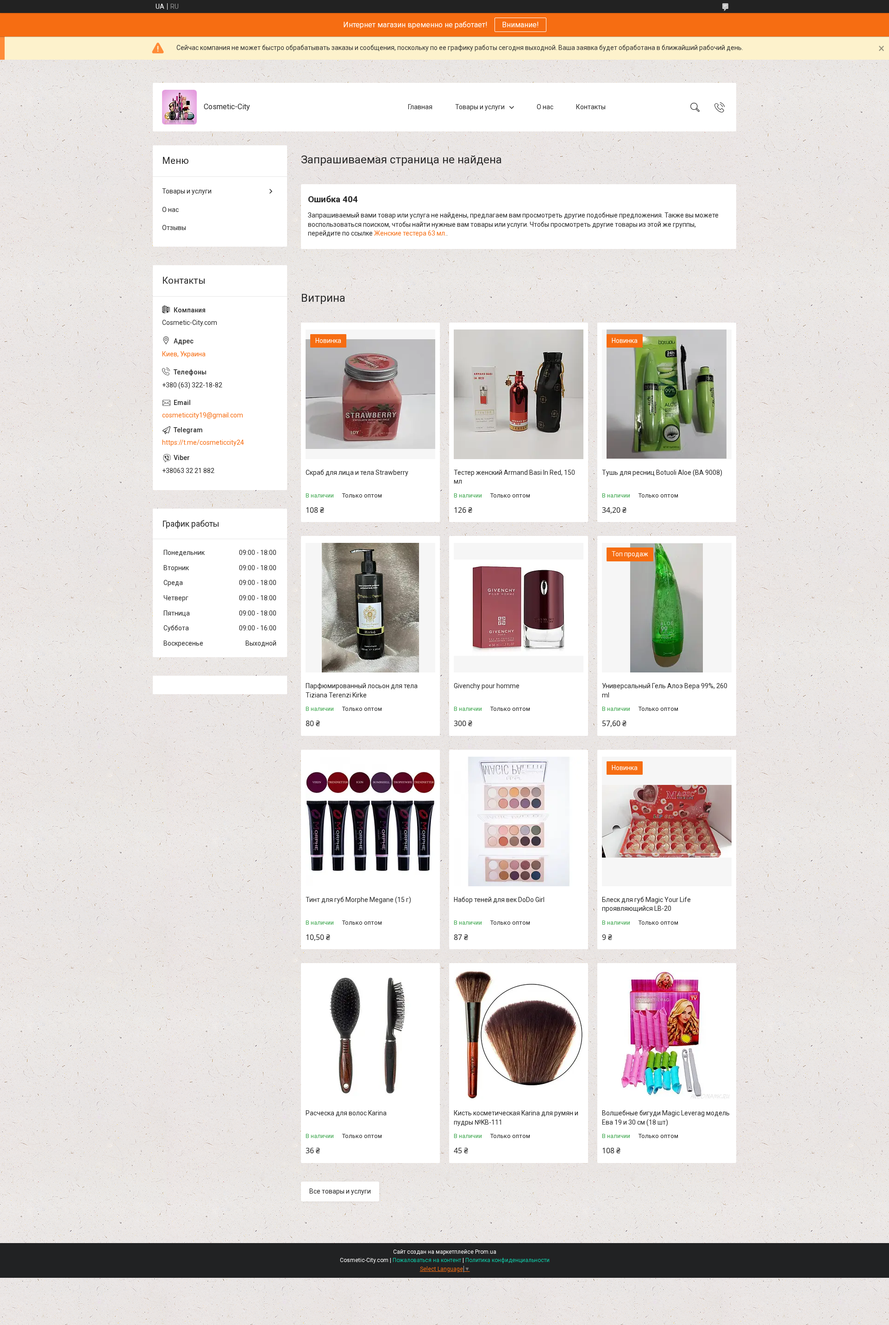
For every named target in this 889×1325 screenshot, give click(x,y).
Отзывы (174, 227)
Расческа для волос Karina (346, 1113)
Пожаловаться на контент (427, 1260)
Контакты (591, 107)
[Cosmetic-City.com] (179, 107)
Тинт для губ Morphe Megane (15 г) (358, 899)
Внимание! (520, 24)
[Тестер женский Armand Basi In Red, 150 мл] (518, 394)
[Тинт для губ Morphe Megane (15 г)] (370, 821)
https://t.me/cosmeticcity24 (203, 442)
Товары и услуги (480, 107)
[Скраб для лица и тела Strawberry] (370, 394)
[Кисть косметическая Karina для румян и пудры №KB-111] (518, 1035)
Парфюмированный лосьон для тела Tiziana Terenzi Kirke (362, 690)
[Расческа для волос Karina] (370, 1035)
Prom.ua (485, 1252)
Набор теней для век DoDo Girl (499, 899)
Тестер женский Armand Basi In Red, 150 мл (514, 477)
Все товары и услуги (340, 1191)
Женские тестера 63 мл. (410, 233)
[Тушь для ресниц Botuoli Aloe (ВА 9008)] (667, 394)
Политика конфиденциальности (507, 1260)
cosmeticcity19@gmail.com (202, 415)
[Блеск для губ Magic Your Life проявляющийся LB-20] (667, 821)
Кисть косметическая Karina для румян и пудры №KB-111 (516, 1117)
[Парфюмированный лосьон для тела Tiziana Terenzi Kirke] (370, 607)
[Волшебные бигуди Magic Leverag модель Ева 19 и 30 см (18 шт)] (667, 1035)
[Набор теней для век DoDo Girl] (518, 821)
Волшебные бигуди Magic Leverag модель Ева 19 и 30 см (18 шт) (666, 1117)
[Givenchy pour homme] (518, 607)
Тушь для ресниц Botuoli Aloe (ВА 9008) (662, 472)
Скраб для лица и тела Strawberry (357, 472)
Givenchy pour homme (487, 686)
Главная (420, 107)
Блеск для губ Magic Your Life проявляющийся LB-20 (646, 904)
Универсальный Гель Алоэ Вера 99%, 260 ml (664, 690)
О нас (545, 107)
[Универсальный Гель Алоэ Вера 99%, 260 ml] (667, 607)
